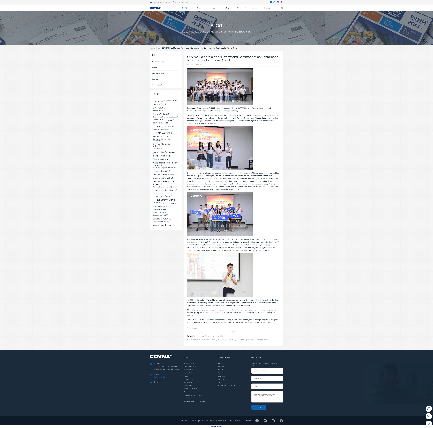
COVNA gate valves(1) (165, 126)
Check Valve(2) (161, 114)
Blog (227, 8)
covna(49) (169, 120)
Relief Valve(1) (170, 203)
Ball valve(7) (159, 107)
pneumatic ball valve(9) (163, 178)
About (254, 8)
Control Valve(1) (158, 120)
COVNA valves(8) (162, 133)
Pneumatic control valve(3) (162, 187)
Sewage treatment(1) (160, 215)
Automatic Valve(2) (159, 104)
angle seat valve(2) (170, 101)
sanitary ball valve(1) (160, 212)
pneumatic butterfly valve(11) (163, 182)
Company (221, 379)
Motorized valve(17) (161, 171)
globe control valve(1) (162, 156)
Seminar (155, 79)
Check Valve (188, 392)
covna (194, 328)
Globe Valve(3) (160, 159)
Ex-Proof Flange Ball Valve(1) (162, 145)
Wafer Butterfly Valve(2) (161, 221)
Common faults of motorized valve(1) (165, 117)
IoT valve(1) (156, 168)
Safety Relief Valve (190, 389)
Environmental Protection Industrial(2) (162, 140)
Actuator (187, 376)
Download (241, 8)
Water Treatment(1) (163, 225)
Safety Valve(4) (159, 210)
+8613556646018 (181, 2)
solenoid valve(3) (162, 218)
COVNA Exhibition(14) (160, 123)
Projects (213, 8)
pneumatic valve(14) (160, 193)
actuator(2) (158, 101)
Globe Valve (188, 382)
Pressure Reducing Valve (193, 395)
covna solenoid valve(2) (161, 129)
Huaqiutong (212, 421)
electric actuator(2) (161, 136)
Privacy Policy (222, 421)
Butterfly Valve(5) (159, 110)
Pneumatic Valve (190, 366)
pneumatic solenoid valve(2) (165, 190)
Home (184, 8)
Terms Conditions (234, 421)
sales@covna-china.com (161, 2)
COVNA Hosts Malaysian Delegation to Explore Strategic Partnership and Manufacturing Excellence (232, 340)
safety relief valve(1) (160, 206)
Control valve (188, 379)
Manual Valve (188, 373)
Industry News (158, 73)
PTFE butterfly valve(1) (165, 200)
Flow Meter (188, 398)
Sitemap (248, 421)
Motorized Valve (189, 363)
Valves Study (157, 85)
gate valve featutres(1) (165, 152)
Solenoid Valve (189, 370)
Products (197, 8)
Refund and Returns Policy (227, 385)
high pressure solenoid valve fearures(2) (166, 164)
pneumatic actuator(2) (165, 174)
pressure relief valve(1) (163, 196)
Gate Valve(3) (157, 149)
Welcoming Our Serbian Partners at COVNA (209, 336)
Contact (267, 8)
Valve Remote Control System (194, 401)
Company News (158, 62)
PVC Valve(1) (157, 203)
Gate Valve (188, 385)
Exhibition (156, 68)
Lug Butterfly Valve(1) (168, 168)
